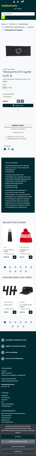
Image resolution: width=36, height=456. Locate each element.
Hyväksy (18, 437)
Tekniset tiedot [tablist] (18, 125)
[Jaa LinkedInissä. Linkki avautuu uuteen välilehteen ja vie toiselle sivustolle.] (13, 150)
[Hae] (3, 17)
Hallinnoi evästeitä (18, 446)
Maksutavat (5, 420)
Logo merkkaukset (7, 404)
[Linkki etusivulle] (9, 6)
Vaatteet (4, 395)
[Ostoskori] (22, 2)
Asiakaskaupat (6, 406)
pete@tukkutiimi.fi (12, 381)
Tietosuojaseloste (7, 422)
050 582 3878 (11, 379)
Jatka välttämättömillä (18, 442)
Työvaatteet (5, 398)
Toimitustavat (6, 418)
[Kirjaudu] (14, 2)
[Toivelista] (18, 2)
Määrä (5, 101)
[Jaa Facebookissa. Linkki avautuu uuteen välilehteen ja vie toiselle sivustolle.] (6, 150)
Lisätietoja (18, 451)
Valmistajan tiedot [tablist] (18, 129)
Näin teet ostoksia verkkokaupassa (13, 413)
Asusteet (4, 400)
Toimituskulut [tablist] (18, 132)
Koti (2, 402)
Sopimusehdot (6, 416)
